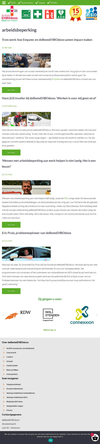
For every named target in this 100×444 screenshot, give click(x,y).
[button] (3, 315)
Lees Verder (11, 90)
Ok (51, 440)
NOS (66, 198)
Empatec (56, 79)
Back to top (49, 330)
